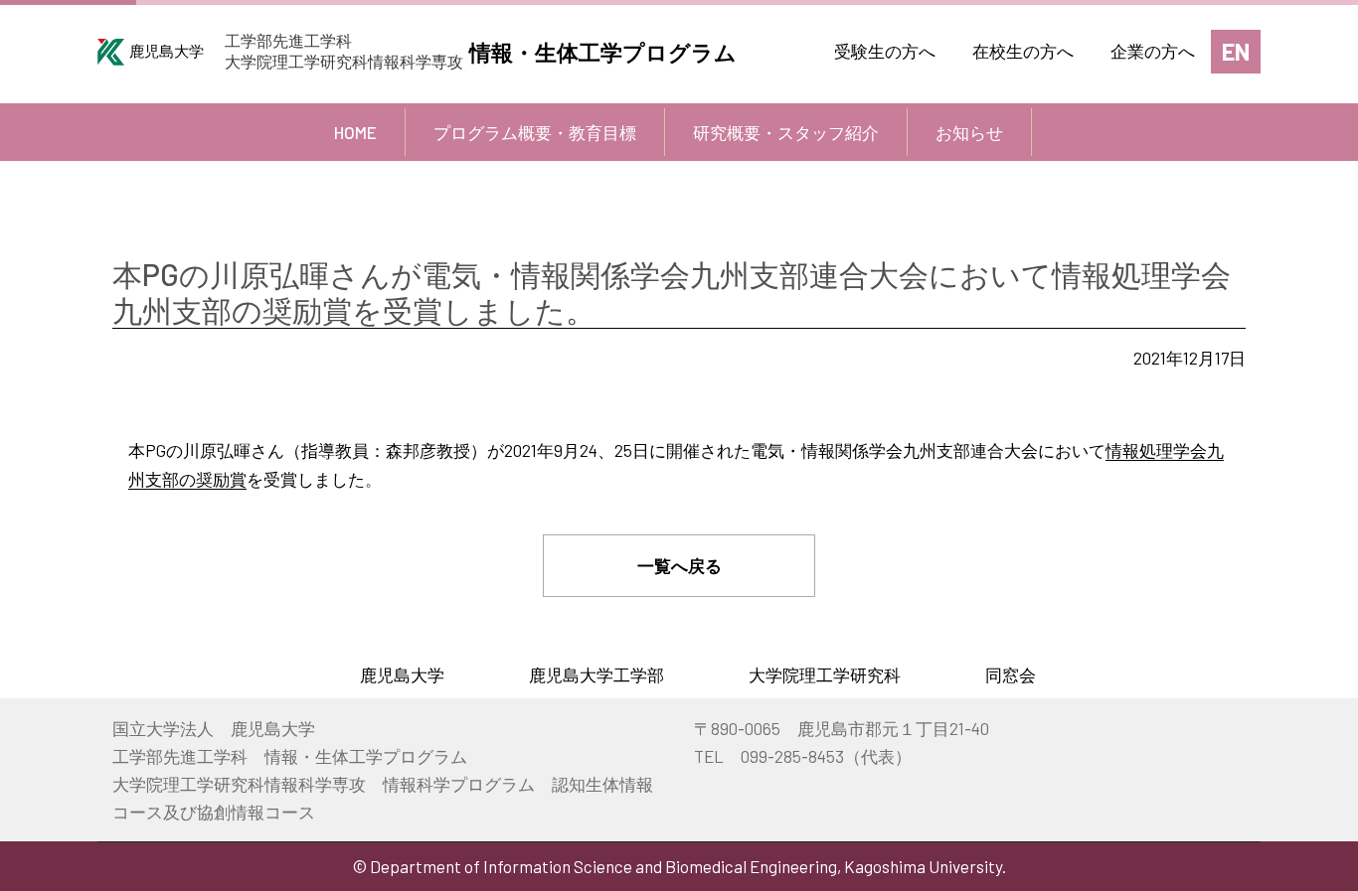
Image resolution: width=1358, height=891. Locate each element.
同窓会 (1010, 674)
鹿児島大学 (402, 674)
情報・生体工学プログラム (603, 52)
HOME (355, 132)
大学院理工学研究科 (825, 674)
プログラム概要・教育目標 (534, 132)
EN (1236, 51)
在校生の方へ (1023, 51)
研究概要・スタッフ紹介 (786, 132)
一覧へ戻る (679, 565)
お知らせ (969, 132)
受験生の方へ (884, 51)
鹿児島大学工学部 (596, 674)
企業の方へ (1152, 51)
